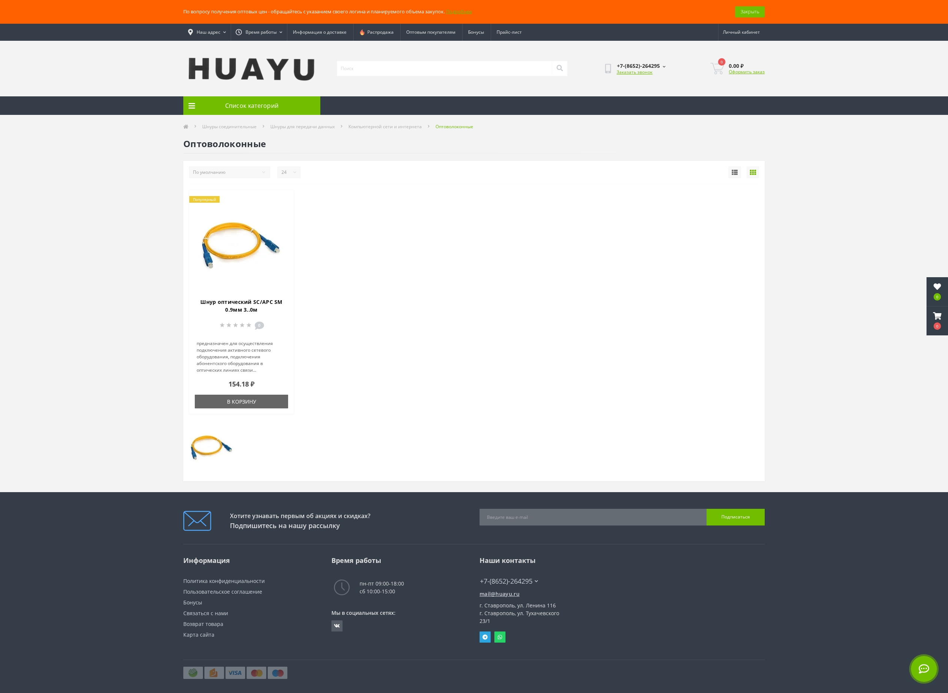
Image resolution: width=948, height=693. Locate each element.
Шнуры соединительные (229, 126)
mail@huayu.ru (500, 593)
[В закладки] (282, 200)
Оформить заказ (747, 72)
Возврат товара (203, 623)
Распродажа (379, 32)
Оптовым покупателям (430, 32)
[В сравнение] (282, 212)
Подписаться (735, 517)
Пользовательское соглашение (222, 591)
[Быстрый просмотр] (282, 223)
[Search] (559, 68)
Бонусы (476, 32)
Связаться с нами (205, 613)
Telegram (485, 637)
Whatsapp (499, 637)
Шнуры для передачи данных (302, 126)
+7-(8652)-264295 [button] (506, 581)
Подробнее (459, 11)
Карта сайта (198, 634)
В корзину (241, 401)
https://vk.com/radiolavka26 (337, 625)
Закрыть (750, 11)
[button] (937, 320)
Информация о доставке (320, 32)
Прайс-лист (509, 32)
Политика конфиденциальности (224, 580)
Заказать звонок (634, 72)
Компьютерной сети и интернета (385, 126)
